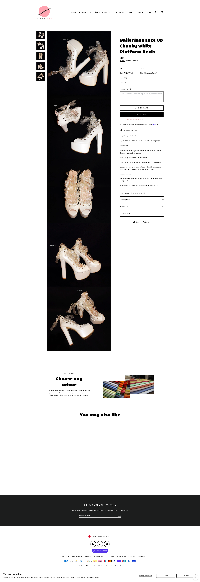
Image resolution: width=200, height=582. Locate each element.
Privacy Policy (109, 556)
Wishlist (140, 12)
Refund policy (132, 556)
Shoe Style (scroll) (102, 12)
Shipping (122, 60)
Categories (84, 12)
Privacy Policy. (94, 577)
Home (73, 12)
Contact (130, 12)
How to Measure (77, 556)
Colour (142, 68)
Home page (141, 556)
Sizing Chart (124, 206)
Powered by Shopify (116, 565)
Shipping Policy (125, 200)
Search (68, 556)
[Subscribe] (119, 516)
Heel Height (124, 78)
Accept (166, 576)
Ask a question (125, 213)
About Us (120, 12)
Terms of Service (121, 556)
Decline (186, 576)
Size (121, 68)
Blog (149, 12)
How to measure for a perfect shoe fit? (132, 193)
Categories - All (59, 556)
